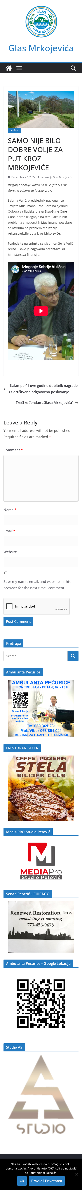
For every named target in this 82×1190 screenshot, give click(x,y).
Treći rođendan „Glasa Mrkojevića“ (44, 402)
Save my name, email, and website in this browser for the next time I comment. (37, 584)
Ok (22, 1181)
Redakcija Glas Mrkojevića (56, 177)
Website (10, 551)
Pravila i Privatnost (46, 1181)
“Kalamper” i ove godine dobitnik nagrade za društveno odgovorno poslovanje (43, 388)
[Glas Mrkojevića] (8, 68)
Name (9, 509)
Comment (13, 450)
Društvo (14, 130)
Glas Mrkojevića (41, 48)
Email (9, 531)
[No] (76, 1174)
